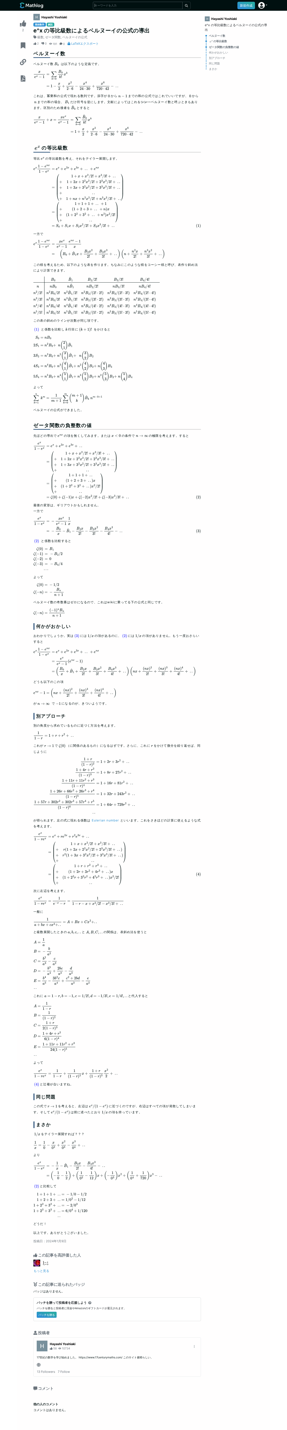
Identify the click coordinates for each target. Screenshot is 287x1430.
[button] (262, 5)
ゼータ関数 (53, 37)
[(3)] (77, 636)
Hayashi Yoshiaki (54, 17)
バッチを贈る (46, 1314)
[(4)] (36, 1084)
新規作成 (246, 5)
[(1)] (36, 330)
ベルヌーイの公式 (74, 37)
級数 (40, 37)
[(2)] (36, 541)
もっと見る (41, 1270)
